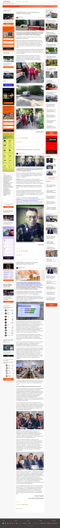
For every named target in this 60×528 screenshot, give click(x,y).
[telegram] (7, 523)
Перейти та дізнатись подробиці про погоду (8, 85)
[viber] (9, 523)
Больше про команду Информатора (51, 178)
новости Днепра (19, 508)
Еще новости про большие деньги (8, 379)
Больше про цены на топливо (8, 258)
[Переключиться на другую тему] (55, 1)
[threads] (16, 523)
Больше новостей (51, 133)
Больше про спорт (51, 305)
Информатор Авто (55, 523)
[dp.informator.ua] (7, 1)
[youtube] (14, 523)
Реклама (27, 1)
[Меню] (12, 1)
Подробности (8, 23)
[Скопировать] (43, 17)
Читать (8, 301)
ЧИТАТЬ (8, 355)
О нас (20, 523)
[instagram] (5, 523)
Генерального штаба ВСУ (10, 170)
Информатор (18, 38)
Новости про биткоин (8, 280)
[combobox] (5, 81)
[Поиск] (56, 1)
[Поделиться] (41, 17)
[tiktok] (12, 523)
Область (20, 1)
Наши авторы (24, 523)
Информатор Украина (43, 523)
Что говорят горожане (8, 67)
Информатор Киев (49, 523)
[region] (8, 83)
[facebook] (3, 523)
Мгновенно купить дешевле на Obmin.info (52, 152)
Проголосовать (8, 48)
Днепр (17, 1)
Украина (24, 1)
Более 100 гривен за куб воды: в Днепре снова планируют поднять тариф (32, 6)
